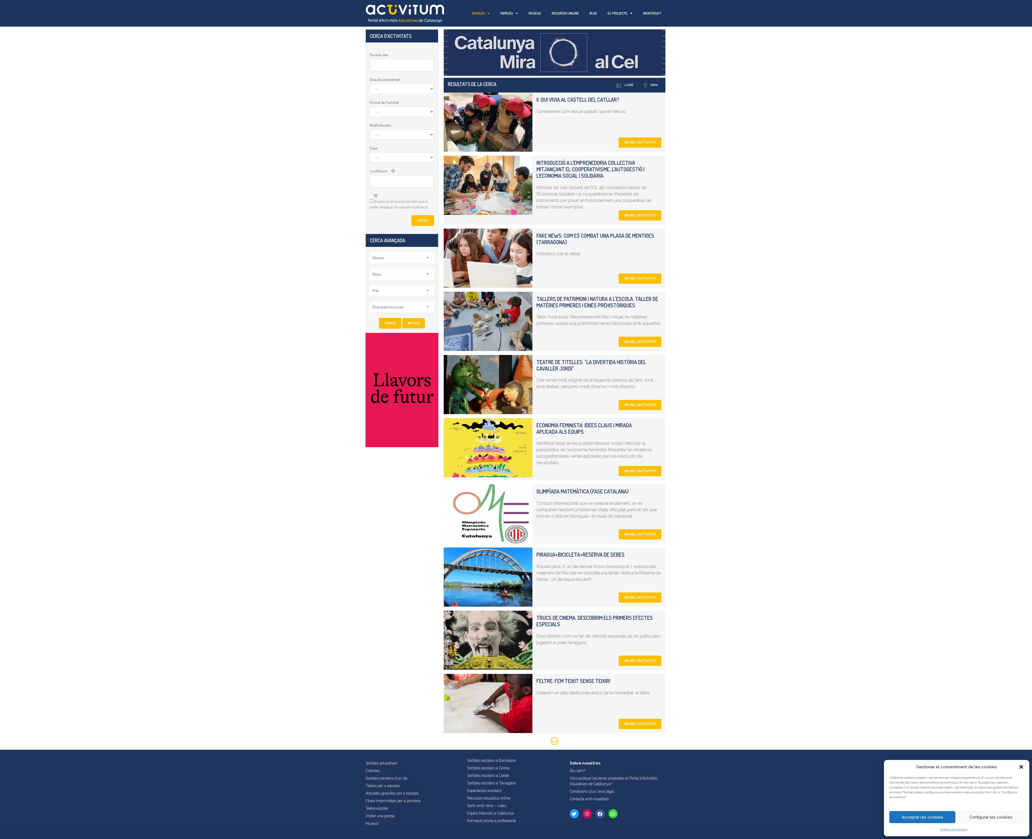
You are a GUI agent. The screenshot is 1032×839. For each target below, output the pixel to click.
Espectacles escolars (484, 790)
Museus (535, 13)
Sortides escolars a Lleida (488, 775)
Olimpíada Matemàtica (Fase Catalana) (582, 491)
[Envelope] (613, 813)
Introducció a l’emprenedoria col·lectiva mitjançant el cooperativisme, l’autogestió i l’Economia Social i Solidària (590, 169)
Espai (374, 148)
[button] (1021, 767)
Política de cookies (954, 829)
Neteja (414, 323)
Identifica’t (652, 13)
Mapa (654, 85)
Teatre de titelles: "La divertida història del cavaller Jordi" (591, 365)
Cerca (422, 220)
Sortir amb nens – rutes (486, 806)
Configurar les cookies (990, 817)
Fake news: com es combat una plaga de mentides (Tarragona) (595, 239)
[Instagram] (587, 813)
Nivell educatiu (380, 125)
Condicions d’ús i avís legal (592, 791)
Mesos (376, 274)
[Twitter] (574, 813)
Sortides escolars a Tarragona (491, 783)
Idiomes (378, 257)
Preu (375, 290)
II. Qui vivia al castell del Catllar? (577, 99)
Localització (378, 171)
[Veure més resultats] (554, 742)
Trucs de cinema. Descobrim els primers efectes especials (594, 621)
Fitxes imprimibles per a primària (393, 801)
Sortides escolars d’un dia (386, 778)
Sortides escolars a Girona (488, 768)
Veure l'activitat (640, 142)
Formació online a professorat (491, 821)
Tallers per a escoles (383, 786)
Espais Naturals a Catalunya (490, 813)
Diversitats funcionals (387, 307)
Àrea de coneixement (385, 79)
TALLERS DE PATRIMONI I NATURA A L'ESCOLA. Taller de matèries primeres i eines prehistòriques (597, 302)
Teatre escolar (377, 808)
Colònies (372, 771)
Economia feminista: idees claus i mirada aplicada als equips (584, 428)
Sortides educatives (381, 763)
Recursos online (565, 13)
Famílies (506, 13)
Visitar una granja (380, 816)
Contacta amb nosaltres (589, 799)
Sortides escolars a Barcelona (491, 760)
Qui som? (577, 771)
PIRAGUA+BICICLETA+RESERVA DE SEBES (580, 554)
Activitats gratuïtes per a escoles (392, 793)
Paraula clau (379, 54)
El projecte (618, 13)
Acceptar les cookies (922, 817)
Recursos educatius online (488, 798)
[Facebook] (600, 813)
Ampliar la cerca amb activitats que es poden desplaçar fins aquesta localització (399, 204)
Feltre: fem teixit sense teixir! (573, 680)
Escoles (478, 13)
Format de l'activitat (384, 102)
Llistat (629, 85)
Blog (593, 13)
